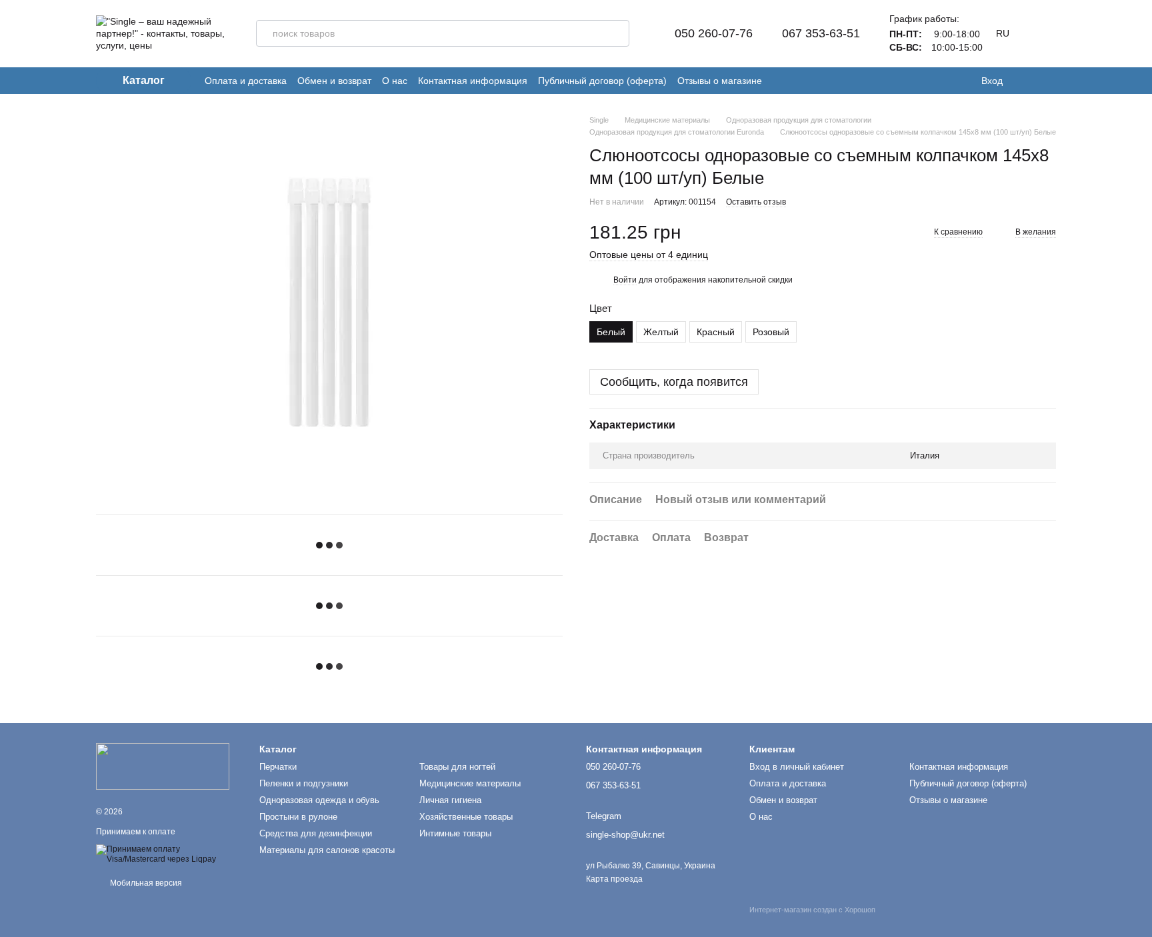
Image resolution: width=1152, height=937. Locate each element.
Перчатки (278, 767)
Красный (716, 332)
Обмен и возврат (334, 80)
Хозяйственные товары (466, 817)
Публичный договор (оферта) (602, 80)
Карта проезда (614, 879)
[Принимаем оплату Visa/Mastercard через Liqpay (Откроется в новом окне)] (167, 853)
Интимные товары (455, 833)
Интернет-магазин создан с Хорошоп (812, 910)
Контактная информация (472, 80)
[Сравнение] (1049, 80)
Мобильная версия (145, 883)
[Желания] (1022, 80)
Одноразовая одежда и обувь (319, 800)
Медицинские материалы (470, 783)
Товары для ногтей (457, 767)
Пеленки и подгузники (303, 783)
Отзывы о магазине (719, 80)
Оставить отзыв (756, 202)
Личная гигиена (450, 800)
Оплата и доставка (246, 80)
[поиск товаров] (616, 33)
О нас (394, 80)
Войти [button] (625, 280)
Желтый (661, 332)
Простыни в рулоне (298, 817)
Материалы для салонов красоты (327, 850)
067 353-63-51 (821, 33)
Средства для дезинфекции (315, 833)
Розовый (771, 332)
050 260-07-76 (714, 33)
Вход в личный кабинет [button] (796, 767)
